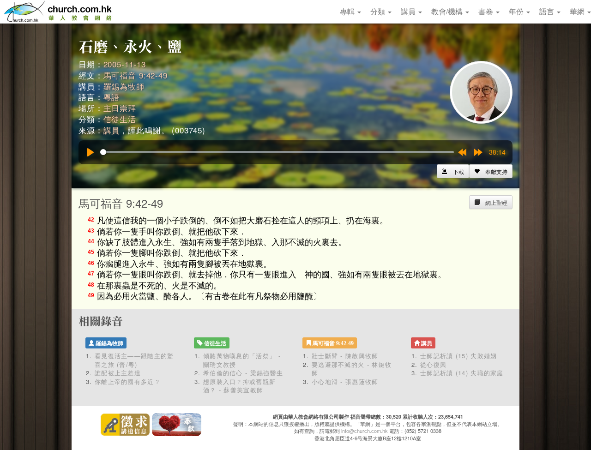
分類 (378, 11)
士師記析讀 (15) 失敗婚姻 (458, 355)
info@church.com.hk (364, 430)
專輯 (348, 11)
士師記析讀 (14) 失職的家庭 (462, 372)
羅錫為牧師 (124, 86)
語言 (547, 11)
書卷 (486, 11)
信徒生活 (119, 119)
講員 (409, 11)
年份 (517, 11)
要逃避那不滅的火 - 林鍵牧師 (352, 369)
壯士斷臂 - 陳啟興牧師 (345, 355)
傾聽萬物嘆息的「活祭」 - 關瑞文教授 (242, 360)
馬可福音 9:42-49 (135, 75)
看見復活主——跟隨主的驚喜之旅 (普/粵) (134, 360)
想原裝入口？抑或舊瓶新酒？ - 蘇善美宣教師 (239, 386)
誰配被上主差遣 (118, 372)
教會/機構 (447, 11)
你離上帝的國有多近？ (128, 381)
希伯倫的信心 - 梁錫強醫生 (243, 372)
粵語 (111, 96)
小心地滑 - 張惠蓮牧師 (345, 381)
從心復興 (433, 364)
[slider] (277, 152)
